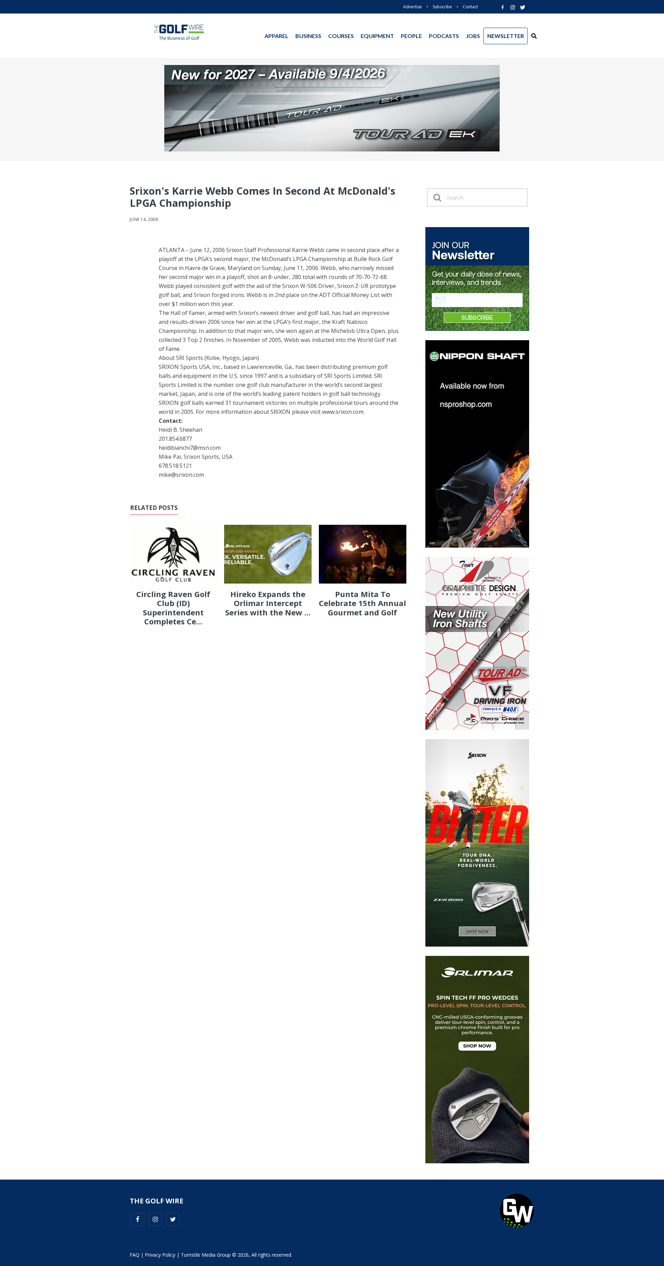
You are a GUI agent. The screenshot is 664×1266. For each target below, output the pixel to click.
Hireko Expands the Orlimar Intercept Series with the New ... (268, 603)
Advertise (412, 7)
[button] (534, 36)
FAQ (134, 1254)
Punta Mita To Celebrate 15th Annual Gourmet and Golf (362, 603)
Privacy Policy (160, 1254)
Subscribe (442, 7)
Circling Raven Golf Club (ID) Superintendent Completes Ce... (173, 607)
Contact (470, 7)
